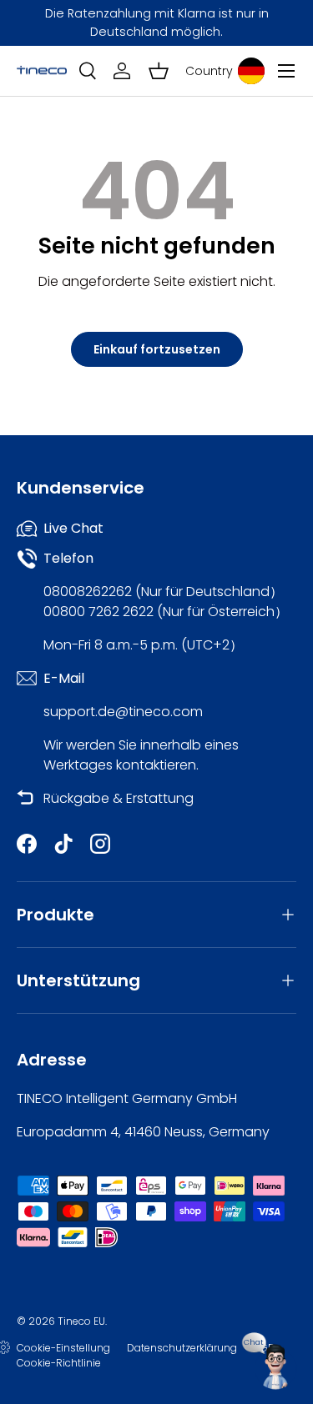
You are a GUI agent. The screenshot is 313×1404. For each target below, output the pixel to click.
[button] (158, 71)
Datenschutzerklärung (182, 1348)
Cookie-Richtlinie (59, 1363)
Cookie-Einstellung (63, 1348)
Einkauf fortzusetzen (156, 349)
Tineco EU (81, 1321)
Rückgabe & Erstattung (118, 798)
